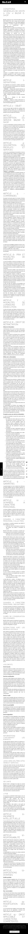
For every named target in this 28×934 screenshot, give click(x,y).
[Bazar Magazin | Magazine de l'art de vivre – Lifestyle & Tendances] (6, 2)
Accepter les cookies (14, 931)
